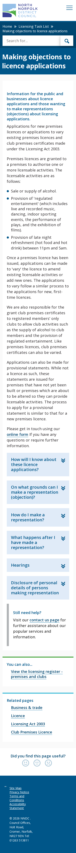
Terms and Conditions (17, 798)
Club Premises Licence (31, 732)
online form (17, 434)
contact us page (44, 619)
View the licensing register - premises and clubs (37, 674)
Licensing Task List (34, 26)
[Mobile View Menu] (69, 8)
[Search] (66, 40)
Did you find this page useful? (38, 755)
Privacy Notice (19, 792)
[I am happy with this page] (26, 763)
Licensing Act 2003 (28, 723)
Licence (18, 715)
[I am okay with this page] (38, 763)
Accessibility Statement (18, 806)
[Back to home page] (20, 10)
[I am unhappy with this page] (48, 763)
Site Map (16, 788)
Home (7, 26)
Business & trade (26, 707)
